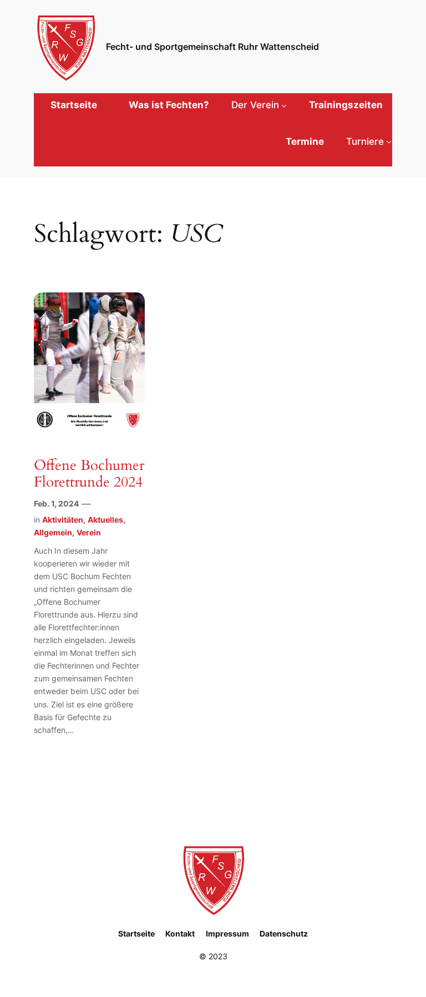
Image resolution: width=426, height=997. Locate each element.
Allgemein (53, 532)
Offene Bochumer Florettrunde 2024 (89, 474)
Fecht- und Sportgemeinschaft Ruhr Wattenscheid (212, 46)
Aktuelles (105, 519)
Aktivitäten (62, 519)
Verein (89, 532)
